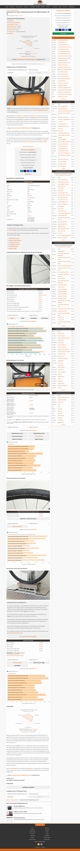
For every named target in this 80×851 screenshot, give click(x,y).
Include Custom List (12, 324)
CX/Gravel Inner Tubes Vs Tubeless (65, 56)
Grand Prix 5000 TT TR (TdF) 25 (64, 195)
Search (56, 6)
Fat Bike (38, 6)
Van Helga (60, 408)
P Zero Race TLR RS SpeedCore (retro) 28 (64, 218)
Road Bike (12, 6)
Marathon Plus (61, 383)
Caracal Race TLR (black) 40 (63, 133)
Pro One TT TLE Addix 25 (62, 204)
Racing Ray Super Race (62, 291)
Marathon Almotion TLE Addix (64, 351)
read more (43, 63)
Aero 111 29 (60, 233)
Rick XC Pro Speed (61, 278)
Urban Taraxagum (61, 372)
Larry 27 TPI (60, 413)
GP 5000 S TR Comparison (63, 65)
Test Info (48, 6)
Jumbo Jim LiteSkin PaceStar (63, 397)
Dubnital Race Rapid (62, 298)
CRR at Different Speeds (63, 71)
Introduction (11, 20)
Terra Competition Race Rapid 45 (64, 156)
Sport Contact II (61, 356)
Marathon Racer (61, 376)
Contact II (60, 374)
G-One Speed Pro (61, 251)
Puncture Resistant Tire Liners (64, 51)
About (47, 831)
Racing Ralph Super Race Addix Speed (64, 322)
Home (7, 6)
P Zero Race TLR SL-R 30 (62, 199)
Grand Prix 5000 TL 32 (62, 166)
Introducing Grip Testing (63, 74)
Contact (47, 833)
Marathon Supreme (62, 347)
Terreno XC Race (61, 287)
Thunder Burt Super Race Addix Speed (64, 262)
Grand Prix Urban (61, 335)
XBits (40, 847)
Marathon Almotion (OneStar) (64, 338)
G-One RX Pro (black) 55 (62, 293)
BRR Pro (47, 828)
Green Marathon (61, 367)
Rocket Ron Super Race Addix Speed (64, 314)
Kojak (59, 378)
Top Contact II (60, 369)
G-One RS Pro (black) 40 (62, 146)
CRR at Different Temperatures (64, 53)
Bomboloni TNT (61, 415)
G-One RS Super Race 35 (62, 148)
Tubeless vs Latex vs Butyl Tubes (64, 92)
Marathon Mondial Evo (62, 385)
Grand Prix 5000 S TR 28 (62, 215)
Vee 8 (59, 404)
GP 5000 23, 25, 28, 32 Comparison (64, 87)
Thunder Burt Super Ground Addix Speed (63, 254)
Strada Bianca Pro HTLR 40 (63, 126)
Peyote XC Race (61, 317)
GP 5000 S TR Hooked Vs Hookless (64, 58)
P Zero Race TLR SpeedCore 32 (64, 153)
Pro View (65, 6)
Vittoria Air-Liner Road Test (63, 76)
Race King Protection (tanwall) (64, 308)
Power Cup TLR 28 (61, 230)
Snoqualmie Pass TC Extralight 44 (64, 114)
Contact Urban (61, 342)
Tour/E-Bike (32, 6)
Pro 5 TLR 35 (60, 121)
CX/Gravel (26, 6)
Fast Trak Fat (60, 402)
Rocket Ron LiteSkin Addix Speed (64, 265)
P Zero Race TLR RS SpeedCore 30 (64, 213)
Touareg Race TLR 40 (62, 163)
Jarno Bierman (20, 15)
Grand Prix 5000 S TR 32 (62, 108)
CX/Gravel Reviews (14, 800)
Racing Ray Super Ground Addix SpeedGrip (64, 301)
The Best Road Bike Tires (63, 40)
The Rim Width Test (62, 80)
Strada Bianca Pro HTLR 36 (63, 150)
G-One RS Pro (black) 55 (62, 296)
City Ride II (60, 381)
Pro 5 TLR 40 (60, 128)
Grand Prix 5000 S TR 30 (62, 221)
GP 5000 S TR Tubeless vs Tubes (64, 62)
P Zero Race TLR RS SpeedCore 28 (64, 235)
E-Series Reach (61, 365)
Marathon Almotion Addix (63, 349)
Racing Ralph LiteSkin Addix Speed (63, 305)
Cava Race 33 (60, 130)
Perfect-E (60, 387)
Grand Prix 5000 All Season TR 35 (64, 141)
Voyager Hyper (61, 340)
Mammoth (60, 417)
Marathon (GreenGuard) (63, 358)
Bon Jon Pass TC (61, 333)
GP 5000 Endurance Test (62, 85)
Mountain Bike (19, 6)
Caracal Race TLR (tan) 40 (63, 117)
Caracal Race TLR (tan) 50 (63, 159)
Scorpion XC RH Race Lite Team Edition (64, 258)
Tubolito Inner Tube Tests (63, 83)
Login (60, 6)
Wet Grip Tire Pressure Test (63, 44)
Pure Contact (60, 362)
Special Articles (32, 839)
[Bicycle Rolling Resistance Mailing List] (41, 845)
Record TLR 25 (60, 188)
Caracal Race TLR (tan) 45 (63, 144)
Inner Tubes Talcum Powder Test (64, 46)
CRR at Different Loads (62, 60)
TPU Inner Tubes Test (62, 42)
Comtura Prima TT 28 (62, 211)
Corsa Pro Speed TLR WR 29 (63, 182)
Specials (43, 6)
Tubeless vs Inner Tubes (62, 96)
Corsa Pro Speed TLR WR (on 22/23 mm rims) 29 (63, 185)
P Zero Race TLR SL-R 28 (62, 197)
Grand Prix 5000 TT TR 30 (63, 201)
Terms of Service (47, 837)
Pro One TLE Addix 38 (62, 124)
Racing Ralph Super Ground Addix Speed (63, 281)
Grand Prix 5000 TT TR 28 (63, 192)
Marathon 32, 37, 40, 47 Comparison (65, 94)
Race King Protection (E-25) (63, 272)
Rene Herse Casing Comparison (65, 69)
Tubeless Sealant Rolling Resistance (65, 89)
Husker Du (60, 411)
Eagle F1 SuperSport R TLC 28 (63, 228)
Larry (59, 406)
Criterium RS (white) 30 (62, 237)
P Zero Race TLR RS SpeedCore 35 (64, 119)
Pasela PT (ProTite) (61, 353)
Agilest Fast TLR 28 (61, 226)
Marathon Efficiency (62, 344)
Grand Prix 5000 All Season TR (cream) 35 (64, 136)
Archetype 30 (60, 190)
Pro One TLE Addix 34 (62, 139)
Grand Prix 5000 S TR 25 (62, 224)
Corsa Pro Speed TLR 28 (62, 179)
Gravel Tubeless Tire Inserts (63, 49)
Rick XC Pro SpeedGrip (62, 289)
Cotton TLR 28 (60, 208)
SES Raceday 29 (61, 206)
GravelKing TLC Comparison (64, 78)
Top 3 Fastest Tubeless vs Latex (64, 67)
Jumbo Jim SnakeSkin (62, 399)
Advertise (47, 835)
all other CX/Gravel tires (33, 53)
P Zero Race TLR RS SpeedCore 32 (64, 110)
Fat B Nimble (60, 420)
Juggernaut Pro (61, 422)
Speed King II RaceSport (62, 284)
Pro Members (71, 6)
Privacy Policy (47, 839)
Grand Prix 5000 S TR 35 (62, 106)
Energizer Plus (61, 360)
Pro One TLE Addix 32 (62, 161)
